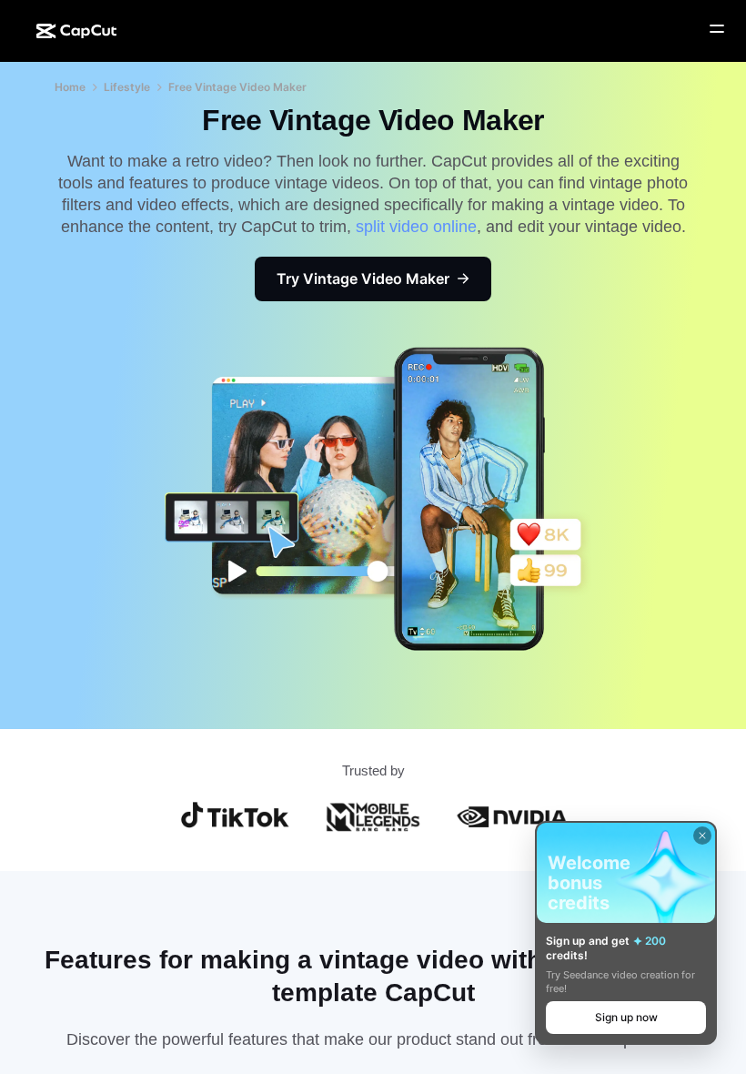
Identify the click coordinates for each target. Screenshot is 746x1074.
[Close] (702, 835)
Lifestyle (127, 87)
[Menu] (717, 29)
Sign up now (626, 1017)
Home (70, 87)
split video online (416, 227)
